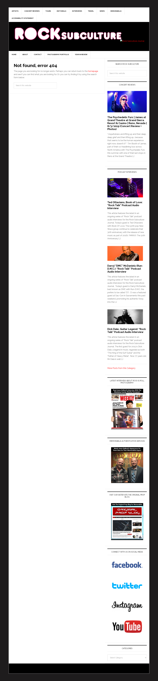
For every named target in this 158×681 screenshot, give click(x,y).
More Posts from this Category (121, 368)
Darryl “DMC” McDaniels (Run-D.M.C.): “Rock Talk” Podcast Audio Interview (125, 268)
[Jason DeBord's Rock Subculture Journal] (68, 29)
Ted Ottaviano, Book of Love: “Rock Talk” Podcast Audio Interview (125, 205)
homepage (93, 71)
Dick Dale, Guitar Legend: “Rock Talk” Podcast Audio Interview (126, 331)
